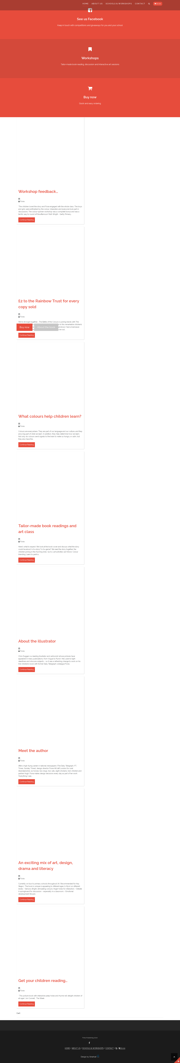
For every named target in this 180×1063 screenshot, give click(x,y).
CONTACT (140, 4)
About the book (46, 327)
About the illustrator (37, 641)
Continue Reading (27, 220)
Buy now (24, 327)
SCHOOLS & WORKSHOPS (119, 4)
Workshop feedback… (38, 191)
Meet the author (33, 750)
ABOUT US (97, 4)
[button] (149, 4)
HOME (86, 4)
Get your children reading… (42, 980)
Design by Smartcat (89, 1057)
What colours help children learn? (49, 416)
